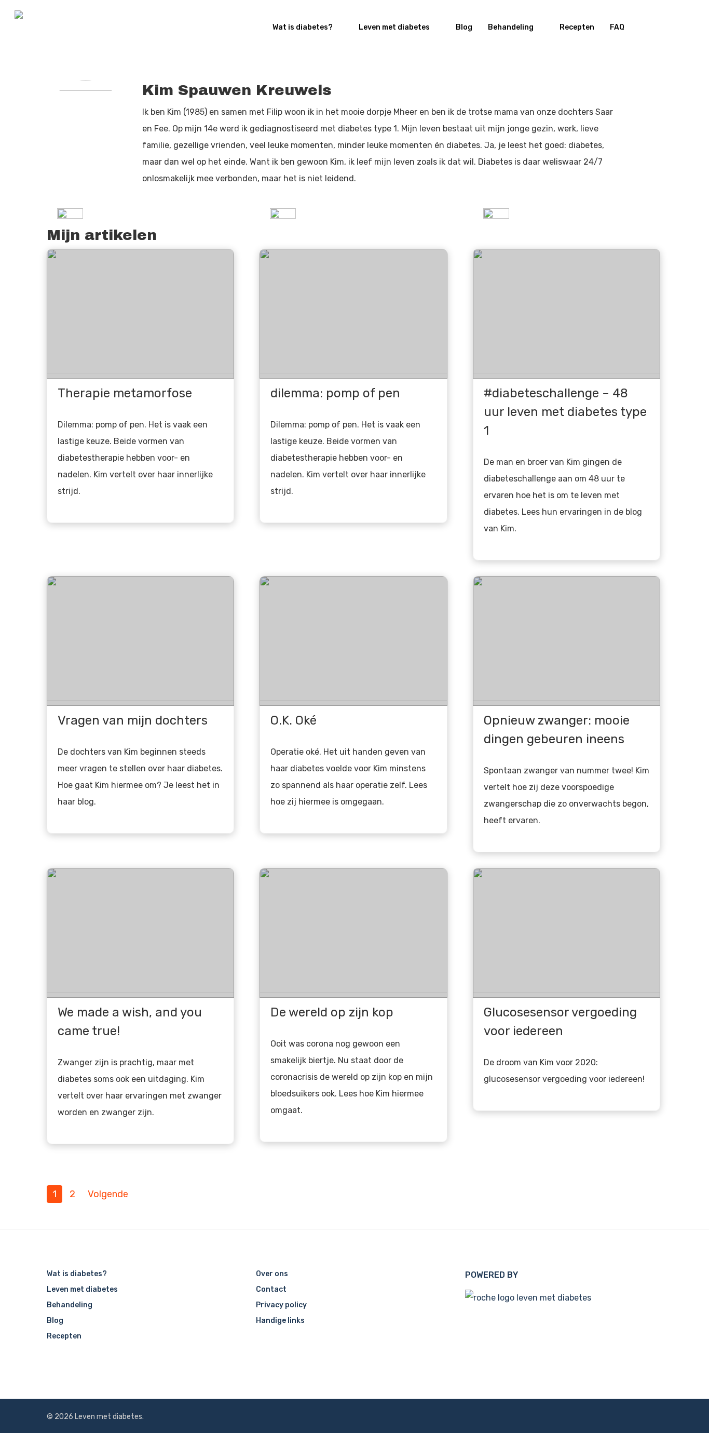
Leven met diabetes (394, 27)
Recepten (577, 27)
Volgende (108, 1194)
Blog (464, 27)
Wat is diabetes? (302, 27)
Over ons (272, 1273)
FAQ (617, 27)
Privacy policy (281, 1305)
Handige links (280, 1320)
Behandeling (511, 27)
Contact (271, 1289)
